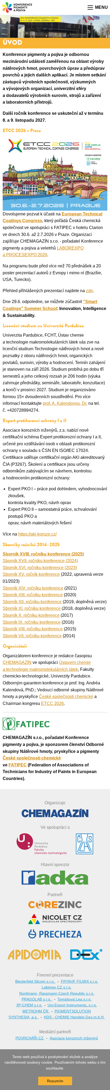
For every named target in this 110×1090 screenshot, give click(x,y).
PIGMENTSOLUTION (72, 1011)
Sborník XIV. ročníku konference (33, 588)
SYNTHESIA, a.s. (24, 1017)
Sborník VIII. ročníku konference (33, 629)
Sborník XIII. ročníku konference (33, 595)
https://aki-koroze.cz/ (37, 534)
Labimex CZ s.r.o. (57, 987)
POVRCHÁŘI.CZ (30, 1038)
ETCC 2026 (52, 703)
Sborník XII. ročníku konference (32, 601)
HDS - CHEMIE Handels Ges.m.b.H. (74, 1017)
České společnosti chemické (66, 696)
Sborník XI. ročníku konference (32, 608)
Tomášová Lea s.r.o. (74, 999)
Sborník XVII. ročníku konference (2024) (40, 560)
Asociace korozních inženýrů (74, 1038)
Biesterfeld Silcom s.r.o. (35, 981)
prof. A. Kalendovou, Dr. (65, 403)
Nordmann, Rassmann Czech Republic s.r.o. (56, 993)
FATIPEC (18, 765)
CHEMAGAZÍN (17, 662)
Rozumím (55, 1081)
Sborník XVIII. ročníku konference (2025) (43, 554)
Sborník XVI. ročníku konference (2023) (40, 567)
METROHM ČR (35, 1011)
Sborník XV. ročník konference (31, 574)
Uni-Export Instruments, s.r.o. (72, 1005)
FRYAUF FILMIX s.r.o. (79, 981)
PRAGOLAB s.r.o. (37, 999)
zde (89, 290)
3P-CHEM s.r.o (29, 1005)
